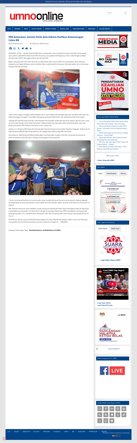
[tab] (100, 173)
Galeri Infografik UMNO (106, 160)
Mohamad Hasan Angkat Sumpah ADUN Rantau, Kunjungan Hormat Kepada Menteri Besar (112, 128)
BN (73, 431)
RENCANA (91, 29)
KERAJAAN (81, 431)
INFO (26, 29)
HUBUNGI (57, 431)
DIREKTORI (26, 431)
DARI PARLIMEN (78, 29)
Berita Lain (35, 43)
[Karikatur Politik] (113, 156)
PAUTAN (36, 431)
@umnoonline (114, 349)
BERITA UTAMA (50, 29)
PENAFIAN (46, 431)
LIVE (9, 29)
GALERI (16, 431)
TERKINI (17, 29)
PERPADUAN (93, 431)
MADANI (104, 431)
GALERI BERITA (104, 29)
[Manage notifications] (4, 438)
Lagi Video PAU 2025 (104, 305)
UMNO (66, 431)
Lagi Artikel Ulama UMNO (110, 260)
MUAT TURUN (37, 29)
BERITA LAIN (64, 29)
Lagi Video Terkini (104, 303)
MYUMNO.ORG (78, 2)
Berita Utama (44, 43)
